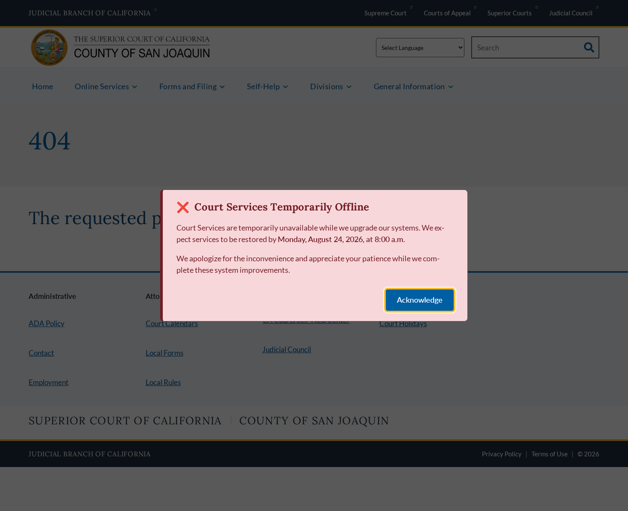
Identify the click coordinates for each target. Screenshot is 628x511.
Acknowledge (420, 299)
